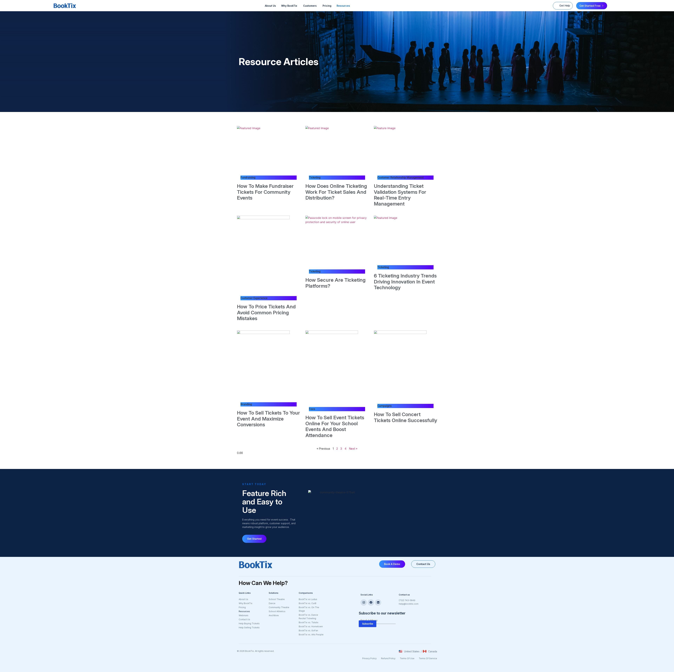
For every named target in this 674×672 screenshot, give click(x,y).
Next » (353, 448)
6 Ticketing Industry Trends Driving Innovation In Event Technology (405, 281)
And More (282, 615)
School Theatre (277, 599)
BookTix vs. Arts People (311, 634)
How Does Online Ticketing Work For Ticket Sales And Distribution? (336, 192)
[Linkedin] (378, 602)
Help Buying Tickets (249, 623)
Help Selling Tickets (249, 627)
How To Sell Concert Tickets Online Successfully (405, 417)
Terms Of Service (428, 658)
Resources (343, 5)
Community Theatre (279, 607)
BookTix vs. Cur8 (307, 603)
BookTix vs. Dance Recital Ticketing (308, 617)
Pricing (327, 5)
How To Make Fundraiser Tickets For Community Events (265, 192)
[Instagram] (364, 602)
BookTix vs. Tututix (308, 622)
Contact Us (244, 619)
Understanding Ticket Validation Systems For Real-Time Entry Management (400, 195)
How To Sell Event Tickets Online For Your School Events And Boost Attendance (334, 426)
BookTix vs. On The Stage (309, 609)
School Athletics (277, 611)
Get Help (564, 5)
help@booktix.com (408, 604)
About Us (270, 5)
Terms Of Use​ (407, 658)
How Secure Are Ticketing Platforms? (335, 283)
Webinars (243, 615)
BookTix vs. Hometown (311, 626)
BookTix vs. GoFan (308, 630)
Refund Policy (388, 658)
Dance (272, 603)
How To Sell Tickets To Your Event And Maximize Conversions (268, 419)
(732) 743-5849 (407, 600)
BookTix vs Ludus (308, 599)
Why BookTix (245, 603)
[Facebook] (371, 602)
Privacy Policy (369, 658)
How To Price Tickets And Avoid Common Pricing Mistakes (266, 312)
